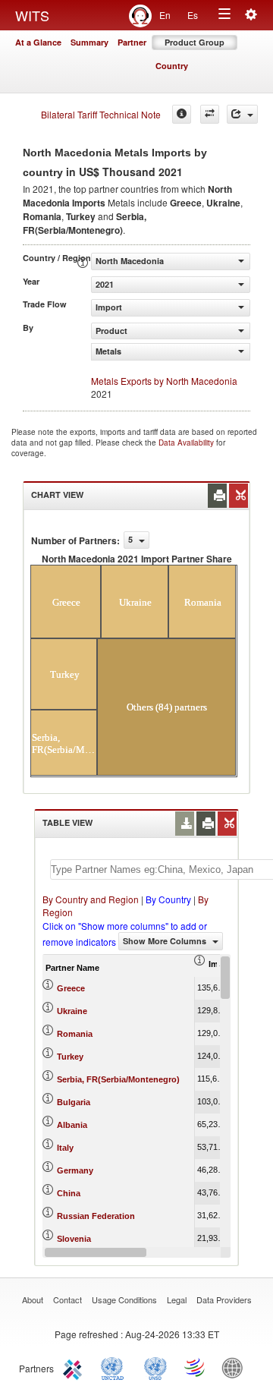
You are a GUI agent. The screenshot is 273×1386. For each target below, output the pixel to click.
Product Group (194, 42)
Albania (72, 1124)
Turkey (70, 1056)
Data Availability (187, 442)
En (165, 14)
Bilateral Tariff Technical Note (101, 114)
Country (171, 65)
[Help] (181, 114)
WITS (32, 15)
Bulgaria (73, 1102)
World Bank (236, 1367)
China (68, 1193)
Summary (89, 42)
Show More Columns (166, 941)
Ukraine (72, 1011)
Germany (75, 1170)
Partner (132, 42)
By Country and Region (90, 899)
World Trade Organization (195, 1367)
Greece (71, 988)
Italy (65, 1147)
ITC (75, 1367)
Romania (75, 1033)
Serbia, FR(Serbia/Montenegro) (118, 1079)
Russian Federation (96, 1216)
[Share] (242, 114)
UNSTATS (155, 1367)
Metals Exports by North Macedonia (164, 380)
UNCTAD (115, 1367)
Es (192, 14)
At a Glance (38, 42)
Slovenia (74, 1238)
